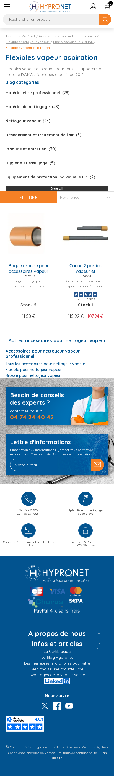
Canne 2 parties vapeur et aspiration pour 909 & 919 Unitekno (85, 268)
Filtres (28, 197)
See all (57, 188)
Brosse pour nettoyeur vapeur (33, 375)
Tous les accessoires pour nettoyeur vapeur (45, 363)
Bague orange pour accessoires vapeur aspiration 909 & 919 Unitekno (28, 268)
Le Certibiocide (57, 651)
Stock (26, 304)
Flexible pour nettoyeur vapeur (34, 369)
